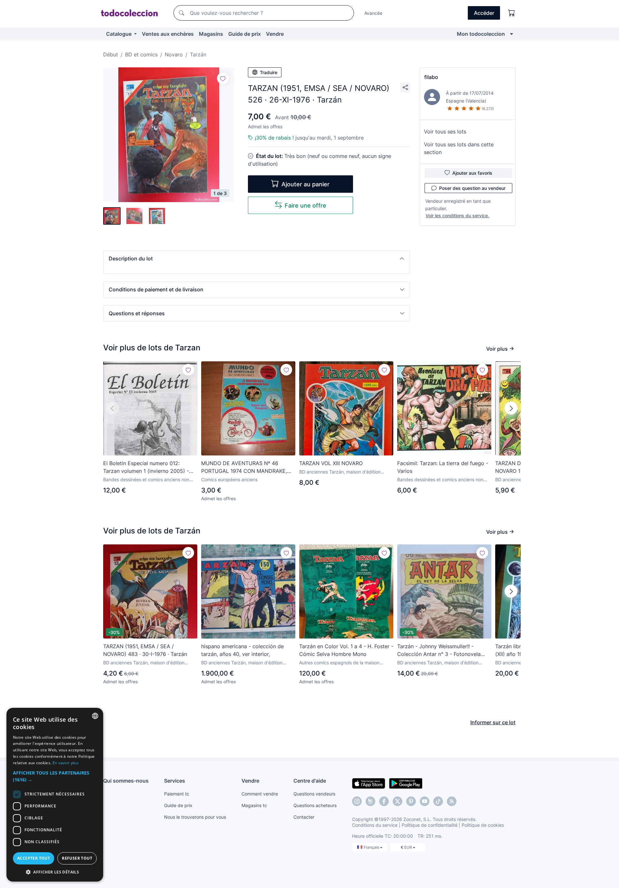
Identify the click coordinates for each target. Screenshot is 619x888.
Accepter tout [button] (33, 858)
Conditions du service (375, 825)
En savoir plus (66, 763)
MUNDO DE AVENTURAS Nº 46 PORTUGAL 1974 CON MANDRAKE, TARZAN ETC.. (244, 467)
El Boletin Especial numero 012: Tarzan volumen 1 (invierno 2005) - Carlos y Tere (146, 467)
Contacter (303, 817)
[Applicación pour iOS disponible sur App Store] (368, 783)
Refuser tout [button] (77, 858)
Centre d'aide (309, 780)
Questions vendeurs (314, 793)
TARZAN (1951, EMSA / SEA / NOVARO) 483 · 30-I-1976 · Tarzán (145, 650)
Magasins (211, 34)
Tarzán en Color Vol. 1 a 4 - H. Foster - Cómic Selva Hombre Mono (346, 650)
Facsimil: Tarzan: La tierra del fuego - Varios (442, 467)
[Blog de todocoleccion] (452, 801)
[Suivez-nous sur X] (397, 801)
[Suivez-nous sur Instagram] (357, 801)
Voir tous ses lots (445, 131)
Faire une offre (305, 205)
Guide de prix (244, 34)
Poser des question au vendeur (472, 188)
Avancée (373, 13)
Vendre (275, 34)
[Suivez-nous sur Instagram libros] (370, 801)
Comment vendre (259, 793)
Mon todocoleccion (481, 34)
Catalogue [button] (119, 34)
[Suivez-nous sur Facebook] (384, 801)
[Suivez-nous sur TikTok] (438, 801)
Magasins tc (254, 805)
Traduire (268, 72)
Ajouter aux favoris (472, 173)
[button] (257, 258)
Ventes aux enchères (168, 34)
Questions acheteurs (315, 805)
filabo (431, 77)
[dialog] (54, 795)
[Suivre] (223, 78)
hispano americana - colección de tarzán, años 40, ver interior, (242, 650)
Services (174, 780)
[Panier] (512, 13)
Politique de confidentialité (429, 825)
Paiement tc (176, 793)
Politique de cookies (483, 825)
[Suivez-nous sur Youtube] (424, 801)
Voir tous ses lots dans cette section (459, 148)
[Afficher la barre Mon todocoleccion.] (511, 33)
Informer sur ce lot (493, 722)
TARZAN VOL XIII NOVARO (331, 463)
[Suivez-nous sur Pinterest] (411, 801)
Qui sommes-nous (126, 780)
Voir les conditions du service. (457, 215)
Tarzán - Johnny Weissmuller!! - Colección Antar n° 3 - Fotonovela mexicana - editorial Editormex (439, 650)
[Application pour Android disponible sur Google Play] (405, 783)
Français (372, 847)
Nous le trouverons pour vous (195, 817)
